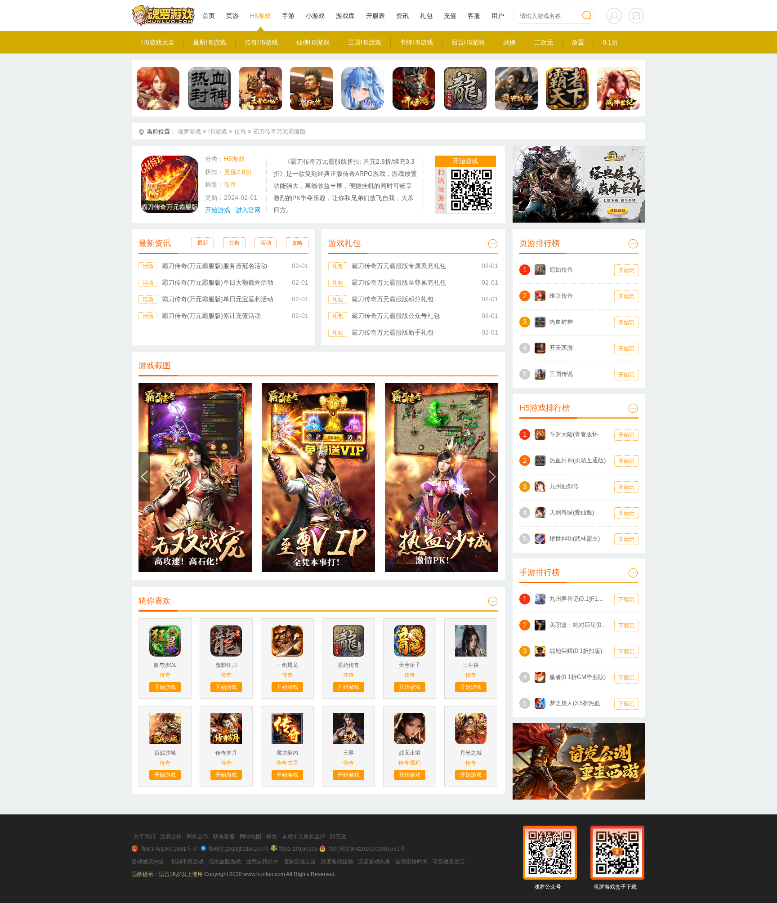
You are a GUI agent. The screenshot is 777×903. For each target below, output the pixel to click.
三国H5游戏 (364, 42)
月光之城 (471, 752)
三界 (348, 752)
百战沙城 (165, 752)
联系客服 (224, 836)
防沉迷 (338, 836)
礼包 (426, 15)
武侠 (509, 42)
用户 (497, 15)
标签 (271, 836)
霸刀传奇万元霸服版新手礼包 (392, 332)
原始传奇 (348, 665)
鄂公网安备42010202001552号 (367, 849)
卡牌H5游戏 (416, 42)
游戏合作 (171, 836)
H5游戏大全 (157, 42)
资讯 (402, 15)
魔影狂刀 (226, 665)
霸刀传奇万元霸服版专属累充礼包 (399, 265)
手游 (288, 15)
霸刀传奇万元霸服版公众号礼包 (396, 315)
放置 (578, 42)
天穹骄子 (409, 665)
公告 (234, 243)
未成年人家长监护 (303, 836)
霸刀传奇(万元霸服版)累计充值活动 (211, 315)
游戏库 (345, 15)
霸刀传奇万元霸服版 (279, 131)
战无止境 (409, 752)
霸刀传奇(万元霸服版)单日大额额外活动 (217, 282)
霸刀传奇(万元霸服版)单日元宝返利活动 (217, 299)
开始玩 (626, 270)
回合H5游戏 (468, 42)
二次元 (543, 42)
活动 (265, 243)
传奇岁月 (226, 752)
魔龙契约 (287, 752)
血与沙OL (165, 665)
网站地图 (250, 836)
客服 (474, 15)
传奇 (240, 131)
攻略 (297, 243)
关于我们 (144, 836)
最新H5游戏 (209, 42)
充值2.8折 (238, 171)
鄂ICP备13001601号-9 (168, 849)
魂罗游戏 (189, 131)
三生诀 (471, 665)
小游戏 (315, 15)
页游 (232, 15)
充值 (450, 15)
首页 (208, 15)
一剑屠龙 (287, 665)
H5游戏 (260, 15)
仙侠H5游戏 (313, 42)
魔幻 (415, 763)
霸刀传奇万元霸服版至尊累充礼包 (399, 282)
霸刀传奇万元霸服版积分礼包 (392, 299)
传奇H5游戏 (261, 42)
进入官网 (248, 210)
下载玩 (626, 599)
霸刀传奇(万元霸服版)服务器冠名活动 (214, 265)
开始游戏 (217, 210)
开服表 (375, 15)
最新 (202, 243)
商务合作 (197, 836)
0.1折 (610, 42)
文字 (293, 763)
